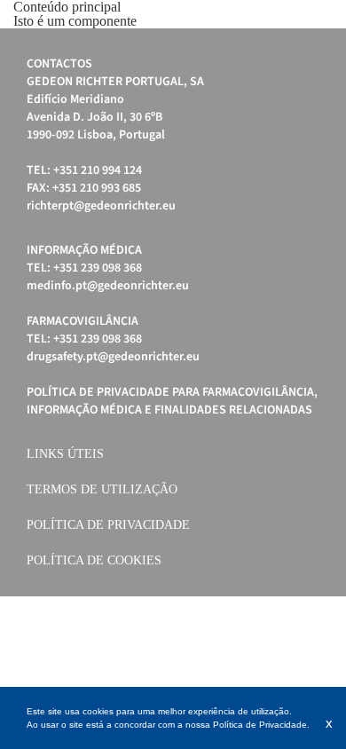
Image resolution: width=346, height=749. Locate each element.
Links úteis (65, 454)
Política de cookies (94, 560)
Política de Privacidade (108, 525)
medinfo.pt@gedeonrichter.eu (108, 286)
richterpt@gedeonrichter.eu (101, 206)
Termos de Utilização (102, 489)
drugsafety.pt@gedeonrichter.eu (113, 357)
